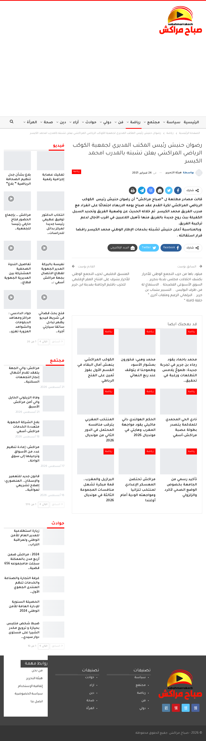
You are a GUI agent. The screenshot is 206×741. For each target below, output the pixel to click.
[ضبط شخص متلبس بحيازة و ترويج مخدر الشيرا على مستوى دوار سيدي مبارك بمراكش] (53, 630)
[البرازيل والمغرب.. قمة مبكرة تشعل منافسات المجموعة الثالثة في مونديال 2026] (95, 461)
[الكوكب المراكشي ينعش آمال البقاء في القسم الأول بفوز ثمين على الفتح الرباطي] (95, 342)
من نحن (37, 671)
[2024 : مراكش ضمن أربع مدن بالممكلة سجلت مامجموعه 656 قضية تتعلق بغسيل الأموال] (53, 561)
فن (120, 123)
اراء (92, 685)
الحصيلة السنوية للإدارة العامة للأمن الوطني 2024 (24, 606)
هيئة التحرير (34, 678)
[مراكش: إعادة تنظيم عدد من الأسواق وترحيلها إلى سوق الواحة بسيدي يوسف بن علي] (53, 453)
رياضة (135, 123)
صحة (48, 123)
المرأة (32, 123)
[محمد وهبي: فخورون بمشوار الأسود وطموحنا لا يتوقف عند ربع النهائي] (137, 342)
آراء (76, 123)
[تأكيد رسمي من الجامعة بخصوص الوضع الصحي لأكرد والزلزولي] (178, 461)
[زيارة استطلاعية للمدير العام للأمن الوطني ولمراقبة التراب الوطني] (53, 537)
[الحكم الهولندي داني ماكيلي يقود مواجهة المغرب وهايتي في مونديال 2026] (137, 402)
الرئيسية (191, 123)
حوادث (90, 123)
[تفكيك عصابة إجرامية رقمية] (50, 160)
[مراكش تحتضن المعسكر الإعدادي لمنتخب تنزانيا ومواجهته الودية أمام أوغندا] (137, 461)
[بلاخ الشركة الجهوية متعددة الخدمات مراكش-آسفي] (53, 428)
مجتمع (153, 123)
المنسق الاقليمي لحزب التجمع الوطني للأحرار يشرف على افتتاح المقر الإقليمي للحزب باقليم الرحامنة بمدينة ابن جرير (101, 279)
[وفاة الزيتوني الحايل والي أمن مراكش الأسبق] (53, 404)
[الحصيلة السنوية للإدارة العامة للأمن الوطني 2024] (53, 608)
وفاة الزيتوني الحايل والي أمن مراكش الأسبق (23, 402)
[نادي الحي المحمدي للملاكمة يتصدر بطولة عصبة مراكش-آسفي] (178, 402)
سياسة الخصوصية (29, 694)
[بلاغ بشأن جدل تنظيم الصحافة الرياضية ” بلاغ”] (17, 160)
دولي (107, 123)
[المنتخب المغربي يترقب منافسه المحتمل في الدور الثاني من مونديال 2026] (95, 402)
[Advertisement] (103, 73)
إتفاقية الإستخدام (30, 686)
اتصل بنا (37, 702)
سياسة (173, 123)
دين (63, 123)
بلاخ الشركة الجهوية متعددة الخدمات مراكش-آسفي (23, 427)
